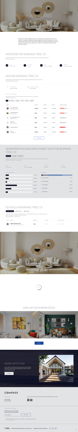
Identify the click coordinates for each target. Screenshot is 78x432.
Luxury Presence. (28, 428)
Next (42, 253)
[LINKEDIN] (56, 428)
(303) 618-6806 (7, 399)
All (7, 100)
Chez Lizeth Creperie (13, 112)
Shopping (18, 100)
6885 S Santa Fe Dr (13, 118)
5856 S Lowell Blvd (13, 113)
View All (39, 343)
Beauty (27, 100)
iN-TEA (11, 131)
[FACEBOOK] (50, 428)
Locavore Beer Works (13, 107)
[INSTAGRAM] (53, 428)
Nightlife (32, 100)
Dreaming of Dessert (13, 127)
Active (22, 100)
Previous (35, 253)
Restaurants (12, 100)
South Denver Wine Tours (14, 117)
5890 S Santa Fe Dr (13, 123)
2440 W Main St (13, 132)
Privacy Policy (44, 428)
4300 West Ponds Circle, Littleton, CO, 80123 (17, 224)
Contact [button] (9, 373)
